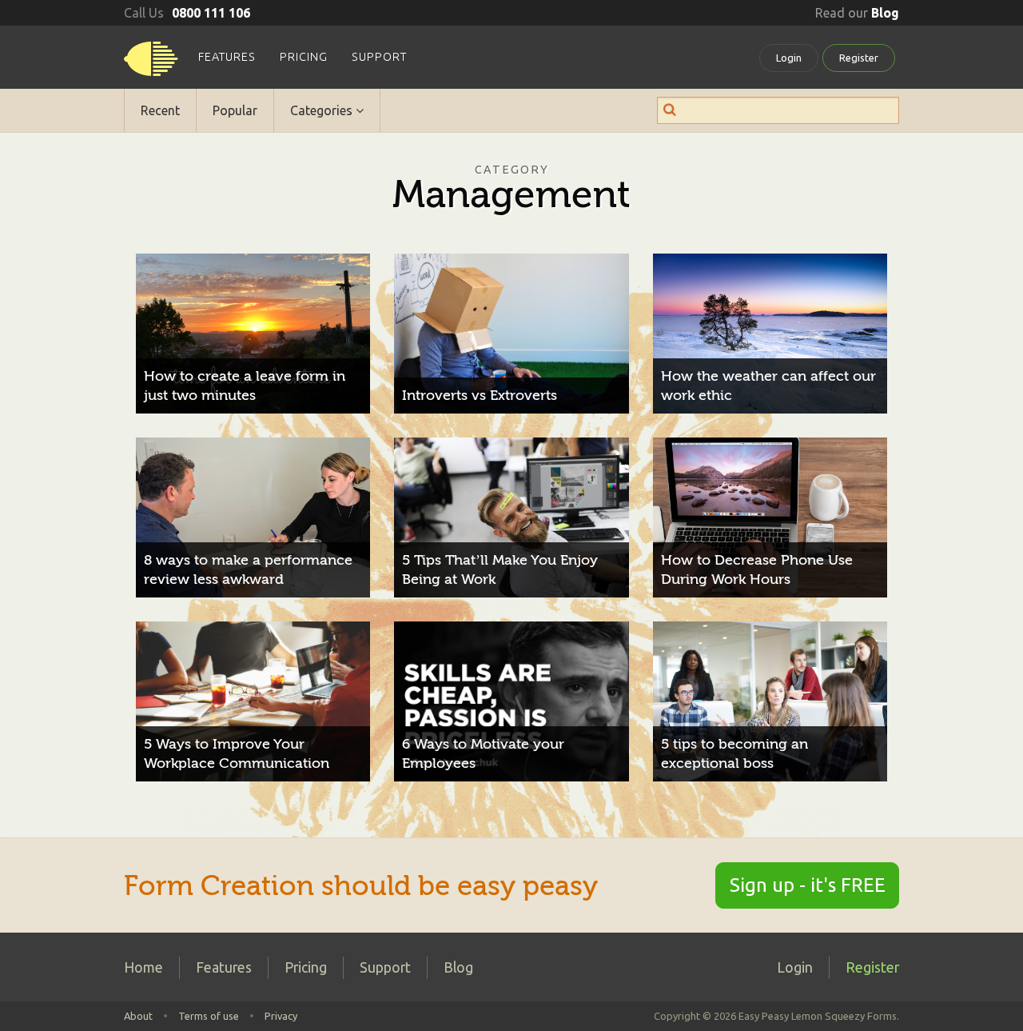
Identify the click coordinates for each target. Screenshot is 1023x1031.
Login (789, 57)
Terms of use (208, 1015)
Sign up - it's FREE (808, 885)
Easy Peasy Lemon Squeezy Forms (151, 64)
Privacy (281, 1015)
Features (227, 56)
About (138, 1015)
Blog (458, 967)
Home (143, 967)
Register (858, 57)
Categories (323, 110)
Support (379, 56)
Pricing (304, 56)
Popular (235, 110)
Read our (857, 12)
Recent (160, 110)
